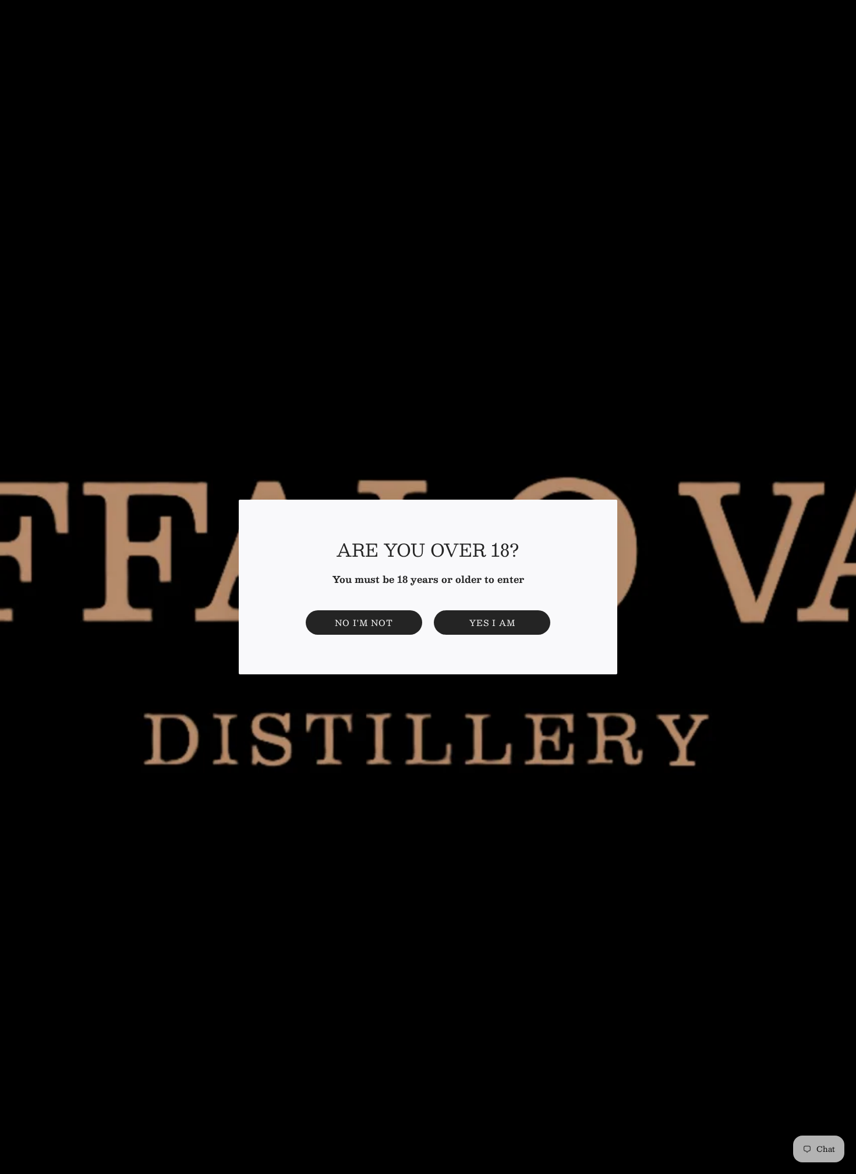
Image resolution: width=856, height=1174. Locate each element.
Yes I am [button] (492, 623)
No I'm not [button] (364, 623)
